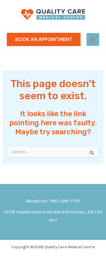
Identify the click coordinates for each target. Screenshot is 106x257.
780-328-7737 (65, 201)
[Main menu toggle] (92, 39)
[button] (44, 39)
